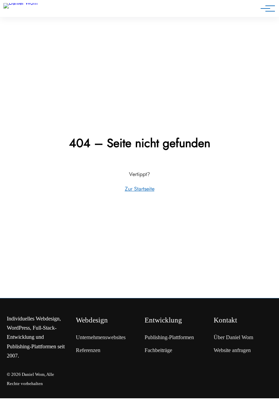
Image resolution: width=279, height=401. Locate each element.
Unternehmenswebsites (101, 337)
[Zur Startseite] (26, 10)
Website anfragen (232, 350)
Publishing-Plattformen (169, 337)
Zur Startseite (139, 189)
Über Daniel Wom (233, 337)
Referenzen (88, 350)
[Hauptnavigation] (265, 8)
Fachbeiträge (158, 350)
